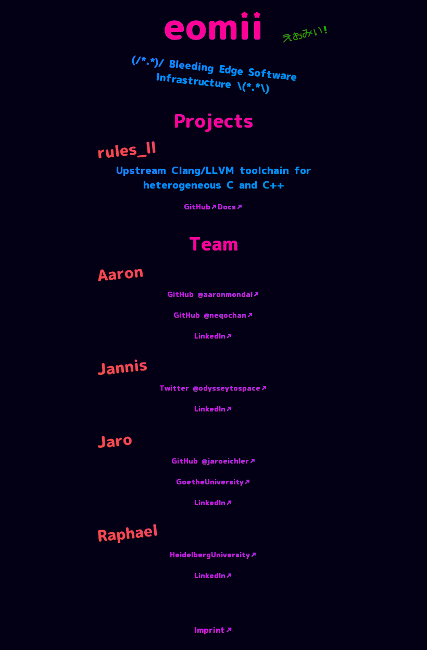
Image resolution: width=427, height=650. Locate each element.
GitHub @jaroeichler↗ (213, 461)
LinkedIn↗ (213, 336)
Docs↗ (230, 207)
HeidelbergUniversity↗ (213, 555)
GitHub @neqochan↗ (213, 315)
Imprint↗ (213, 630)
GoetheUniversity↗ (213, 482)
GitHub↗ (201, 207)
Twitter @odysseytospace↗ (213, 388)
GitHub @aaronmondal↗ (213, 294)
